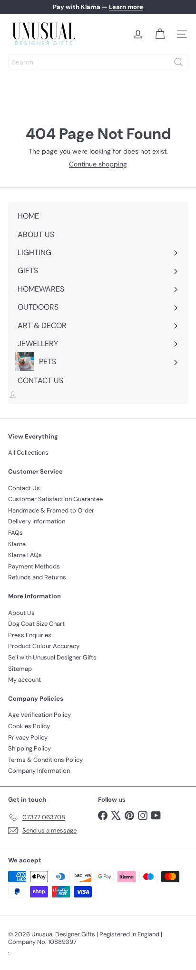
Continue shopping (98, 164)
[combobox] (98, 62)
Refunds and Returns (37, 577)
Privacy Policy (28, 737)
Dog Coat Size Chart (36, 624)
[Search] (178, 62)
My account (24, 680)
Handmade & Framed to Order (51, 510)
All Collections (28, 452)
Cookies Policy (29, 726)
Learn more (126, 7)
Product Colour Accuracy (43, 646)
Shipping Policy (29, 748)
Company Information (39, 771)
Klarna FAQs (25, 555)
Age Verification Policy (39, 715)
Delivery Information (36, 521)
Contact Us (24, 488)
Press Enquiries (29, 635)
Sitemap (20, 669)
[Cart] (160, 34)
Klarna (17, 544)
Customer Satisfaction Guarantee (55, 499)
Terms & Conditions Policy (45, 760)
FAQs (15, 533)
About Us (21, 613)
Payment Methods (34, 566)
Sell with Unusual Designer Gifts (52, 657)
